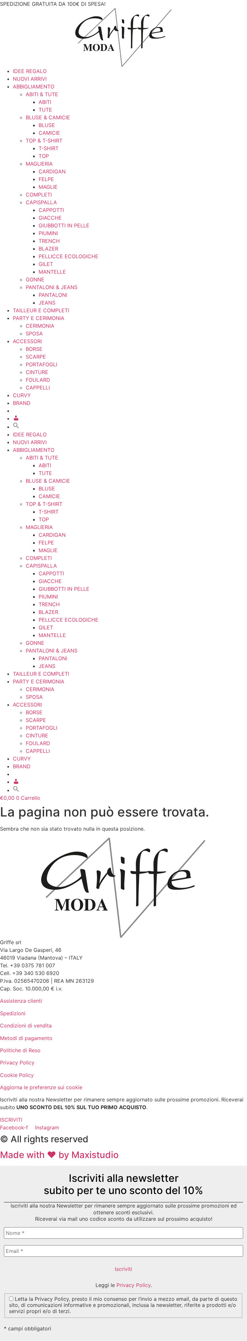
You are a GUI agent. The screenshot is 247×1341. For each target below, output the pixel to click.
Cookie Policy (17, 1075)
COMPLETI (39, 194)
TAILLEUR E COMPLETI (41, 310)
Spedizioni (12, 1013)
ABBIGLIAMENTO (33, 86)
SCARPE (36, 356)
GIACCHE (50, 217)
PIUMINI (48, 233)
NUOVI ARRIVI (30, 79)
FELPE (46, 179)
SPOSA (34, 333)
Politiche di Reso (20, 1050)
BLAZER (48, 248)
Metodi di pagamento (26, 1038)
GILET (46, 264)
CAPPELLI (38, 387)
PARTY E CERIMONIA (38, 318)
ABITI (45, 102)
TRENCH (49, 241)
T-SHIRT (49, 148)
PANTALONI (53, 295)
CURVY (22, 395)
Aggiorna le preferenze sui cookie (41, 1087)
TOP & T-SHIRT (44, 140)
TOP (44, 156)
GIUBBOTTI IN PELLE (64, 225)
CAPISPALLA (41, 202)
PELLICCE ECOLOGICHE (68, 256)
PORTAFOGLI (41, 364)
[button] (16, 427)
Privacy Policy (17, 1062)
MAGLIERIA (39, 163)
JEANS (47, 302)
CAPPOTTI (51, 210)
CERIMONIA (40, 326)
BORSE (34, 349)
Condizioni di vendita (26, 1025)
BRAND (22, 403)
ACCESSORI (27, 341)
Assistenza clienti (21, 1001)
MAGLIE (48, 187)
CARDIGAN (52, 171)
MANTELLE (52, 272)
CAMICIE (49, 133)
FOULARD (38, 380)
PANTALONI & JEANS (52, 287)
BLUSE (47, 125)
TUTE (45, 109)
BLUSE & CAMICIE (48, 117)
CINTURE (37, 372)
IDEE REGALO (30, 71)
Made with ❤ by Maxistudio (59, 1154)
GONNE (35, 279)
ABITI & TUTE (42, 94)
